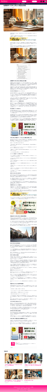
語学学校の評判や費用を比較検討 (21, 77)
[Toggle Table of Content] (29, 65)
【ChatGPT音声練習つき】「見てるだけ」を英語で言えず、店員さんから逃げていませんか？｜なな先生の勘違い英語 (14, 381)
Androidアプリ (25, 388)
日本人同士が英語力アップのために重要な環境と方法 (23, 69)
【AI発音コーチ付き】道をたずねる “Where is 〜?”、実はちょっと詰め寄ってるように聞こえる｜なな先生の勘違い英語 (33, 365)
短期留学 (13, 7)
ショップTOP (24, 1)
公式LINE (29, 388)
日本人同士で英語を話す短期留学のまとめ (22, 78)
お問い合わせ (18, 388)
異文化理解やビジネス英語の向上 (21, 68)
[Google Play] (43, 1)
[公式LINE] (45, 1)
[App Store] (41, 1)
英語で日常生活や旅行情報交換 (21, 73)
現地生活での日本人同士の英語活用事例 (22, 72)
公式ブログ (29, 1)
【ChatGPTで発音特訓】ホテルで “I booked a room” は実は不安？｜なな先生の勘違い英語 (13, 365)
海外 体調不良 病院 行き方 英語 (28, 380)
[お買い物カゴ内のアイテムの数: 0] (38, 1)
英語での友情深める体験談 (21, 74)
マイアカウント (34, 1)
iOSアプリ (22, 388)
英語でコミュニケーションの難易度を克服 (22, 67)
